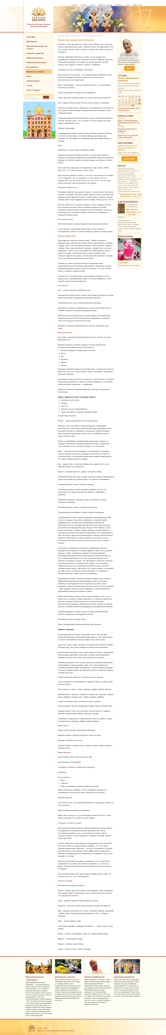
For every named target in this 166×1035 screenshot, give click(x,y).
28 (133, 105)
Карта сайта (137, 5)
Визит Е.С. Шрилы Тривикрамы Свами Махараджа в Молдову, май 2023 (128, 122)
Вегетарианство (32, 67)
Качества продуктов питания (93, 36)
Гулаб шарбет (123, 262)
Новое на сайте (125, 115)
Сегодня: (122, 75)
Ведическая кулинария (35, 71)
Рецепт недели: (125, 236)
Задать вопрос (129, 158)
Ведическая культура (34, 57)
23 (139, 103)
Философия (30, 37)
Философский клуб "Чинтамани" (35, 978)
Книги (28, 76)
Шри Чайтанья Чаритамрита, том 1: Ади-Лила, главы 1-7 (129, 213)
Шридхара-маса (132, 78)
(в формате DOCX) (124, 110)
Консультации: (125, 143)
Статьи (29, 85)
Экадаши (121, 78)
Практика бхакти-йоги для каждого (36, 47)
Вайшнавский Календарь (36, 62)
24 (119, 105)
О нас (128, 5)
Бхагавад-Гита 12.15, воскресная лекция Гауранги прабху (128, 136)
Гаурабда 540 (123, 80)
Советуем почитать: (128, 201)
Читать (129, 68)
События (84, 5)
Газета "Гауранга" (33, 90)
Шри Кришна (31, 41)
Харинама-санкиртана (35, 53)
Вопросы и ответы (105, 5)
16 (139, 102)
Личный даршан (32, 80)
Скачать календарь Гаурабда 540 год (129, 108)
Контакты (118, 5)
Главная (74, 5)
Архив (92, 5)
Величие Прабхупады (94, 976)
